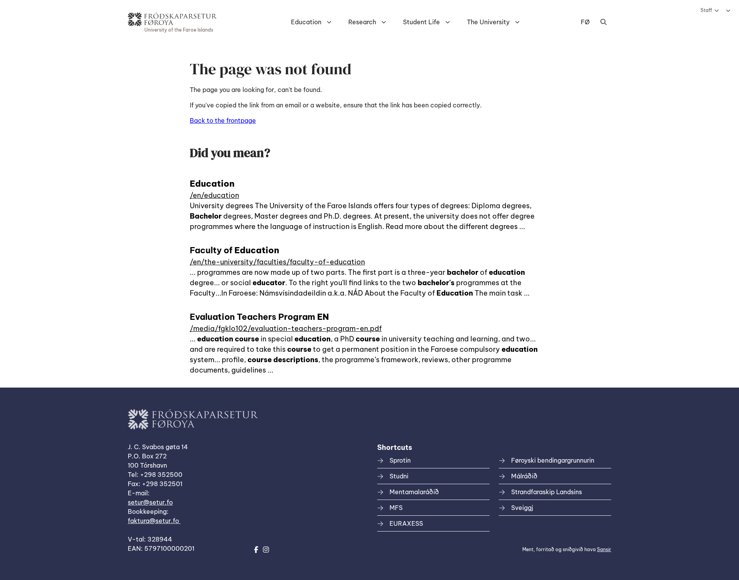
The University (488, 22)
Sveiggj (522, 507)
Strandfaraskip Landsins (546, 492)
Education (306, 22)
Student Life (421, 22)
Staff (706, 10)
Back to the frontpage (223, 120)
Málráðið (524, 476)
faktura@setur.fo (154, 521)
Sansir (604, 549)
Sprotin (400, 460)
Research (362, 22)
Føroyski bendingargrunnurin (552, 460)
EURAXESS (406, 523)
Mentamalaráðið (414, 492)
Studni (399, 476)
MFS (396, 507)
